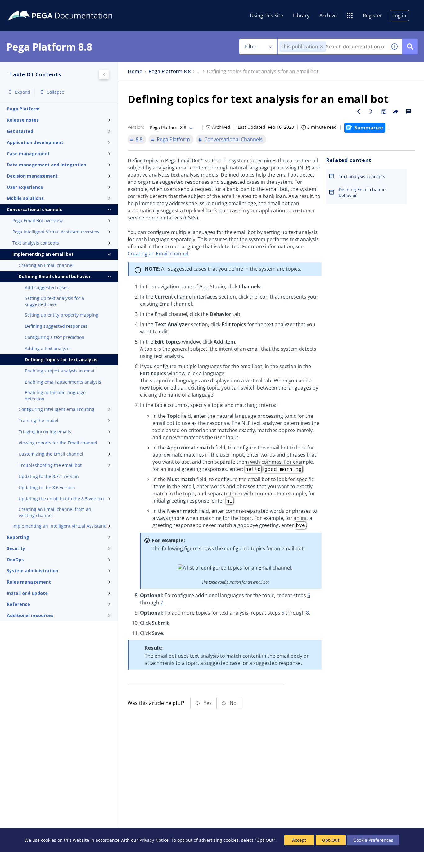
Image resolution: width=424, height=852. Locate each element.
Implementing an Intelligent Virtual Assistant (59, 526)
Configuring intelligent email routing (56, 409)
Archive (328, 15)
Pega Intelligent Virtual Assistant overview (55, 232)
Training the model (38, 420)
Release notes (23, 120)
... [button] (199, 71)
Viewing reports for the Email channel (58, 443)
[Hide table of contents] (104, 74)
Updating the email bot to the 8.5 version (61, 499)
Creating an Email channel (46, 265)
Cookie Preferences (373, 840)
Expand (22, 92)
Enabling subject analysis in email (60, 371)
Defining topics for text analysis (61, 360)
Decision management (32, 176)
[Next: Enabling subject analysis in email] (371, 111)
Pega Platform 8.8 (169, 71)
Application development (35, 142)
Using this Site (266, 15)
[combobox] (332, 46)
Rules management (29, 582)
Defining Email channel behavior (55, 276)
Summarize (368, 127)
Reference (18, 604)
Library (301, 15)
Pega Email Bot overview (37, 220)
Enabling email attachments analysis (63, 382)
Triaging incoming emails (45, 432)
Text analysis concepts (35, 243)
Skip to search (75, 7)
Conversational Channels (233, 139)
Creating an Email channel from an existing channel (55, 512)
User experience (25, 187)
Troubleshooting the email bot (50, 465)
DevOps (15, 559)
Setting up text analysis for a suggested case (54, 301)
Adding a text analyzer (48, 348)
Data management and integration (46, 165)
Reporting (18, 537)
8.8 (139, 139)
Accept (299, 840)
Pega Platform (23, 109)
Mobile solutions (25, 198)
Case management (28, 153)
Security (16, 548)
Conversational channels (34, 209)
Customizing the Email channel (51, 454)
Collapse (55, 92)
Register (372, 15)
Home (135, 71)
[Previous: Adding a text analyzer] (359, 111)
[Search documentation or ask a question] (410, 46)
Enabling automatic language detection (55, 396)
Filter (251, 46)
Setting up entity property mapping (61, 315)
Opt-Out (331, 840)
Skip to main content (27, 7)
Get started (20, 131)
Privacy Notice (154, 840)
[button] (321, 46)
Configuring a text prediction (54, 337)
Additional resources (30, 615)
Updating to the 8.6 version (47, 487)
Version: (136, 127)
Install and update (27, 593)
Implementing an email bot (43, 254)
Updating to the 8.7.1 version (49, 476)
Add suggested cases (47, 288)
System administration (32, 571)
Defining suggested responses (56, 326)
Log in (399, 15)
